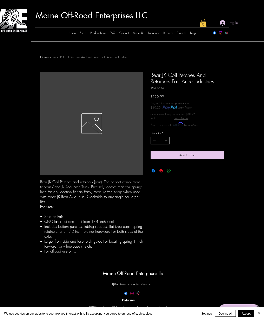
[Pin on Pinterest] (161, 170)
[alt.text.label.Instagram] (221, 33)
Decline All (225, 313)
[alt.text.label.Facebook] (214, 33)
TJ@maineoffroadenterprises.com (132, 284)
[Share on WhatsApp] (168, 170)
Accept (246, 313)
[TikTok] (227, 33)
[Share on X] (176, 170)
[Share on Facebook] (153, 170)
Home (44, 57)
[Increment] (166, 140)
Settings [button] (206, 313)
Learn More (185, 107)
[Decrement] (153, 140)
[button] (203, 23)
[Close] (259, 313)
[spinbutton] (160, 140)
